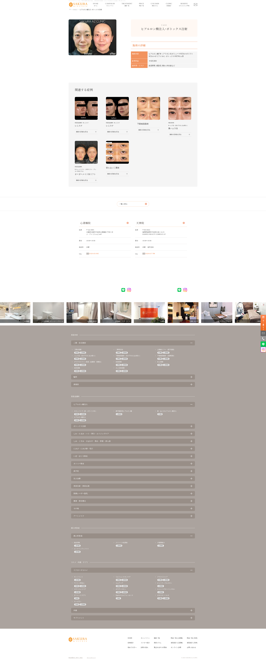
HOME (130, 638)
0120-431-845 (94, 253)
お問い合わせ (191, 647)
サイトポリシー (91, 657)
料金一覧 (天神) (192, 638)
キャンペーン (145, 638)
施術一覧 (157, 638)
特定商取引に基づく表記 (76, 657)
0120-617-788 (150, 253)
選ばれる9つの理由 (160, 647)
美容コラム (157, 643)
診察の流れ (144, 647)
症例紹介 (131, 643)
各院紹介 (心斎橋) (177, 643)
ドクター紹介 (145, 643)
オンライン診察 (176, 647)
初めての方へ (132, 647)
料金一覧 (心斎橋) (177, 638)
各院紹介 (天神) (192, 643)
